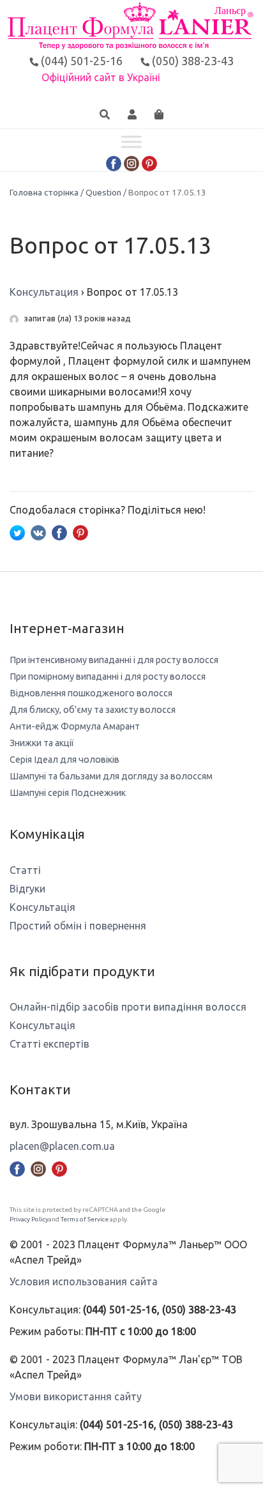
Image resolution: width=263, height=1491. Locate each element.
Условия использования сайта (84, 1281)
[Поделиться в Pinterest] (80, 531)
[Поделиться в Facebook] (59, 531)
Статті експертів (49, 1044)
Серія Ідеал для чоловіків (64, 759)
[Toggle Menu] (131, 142)
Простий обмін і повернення (78, 925)
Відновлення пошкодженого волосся (91, 693)
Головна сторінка (44, 192)
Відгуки (27, 888)
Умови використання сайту (76, 1396)
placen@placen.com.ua (62, 1146)
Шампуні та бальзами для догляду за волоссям (111, 776)
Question (103, 192)
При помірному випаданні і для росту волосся (108, 676)
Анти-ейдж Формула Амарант (75, 726)
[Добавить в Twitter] (17, 531)
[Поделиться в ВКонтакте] (38, 531)
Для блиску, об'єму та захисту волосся (93, 710)
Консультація (42, 907)
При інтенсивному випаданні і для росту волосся (114, 660)
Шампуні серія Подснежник (68, 793)
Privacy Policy (29, 1219)
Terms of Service (85, 1219)
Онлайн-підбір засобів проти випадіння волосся (128, 1007)
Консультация (44, 292)
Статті (25, 870)
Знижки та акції (42, 743)
